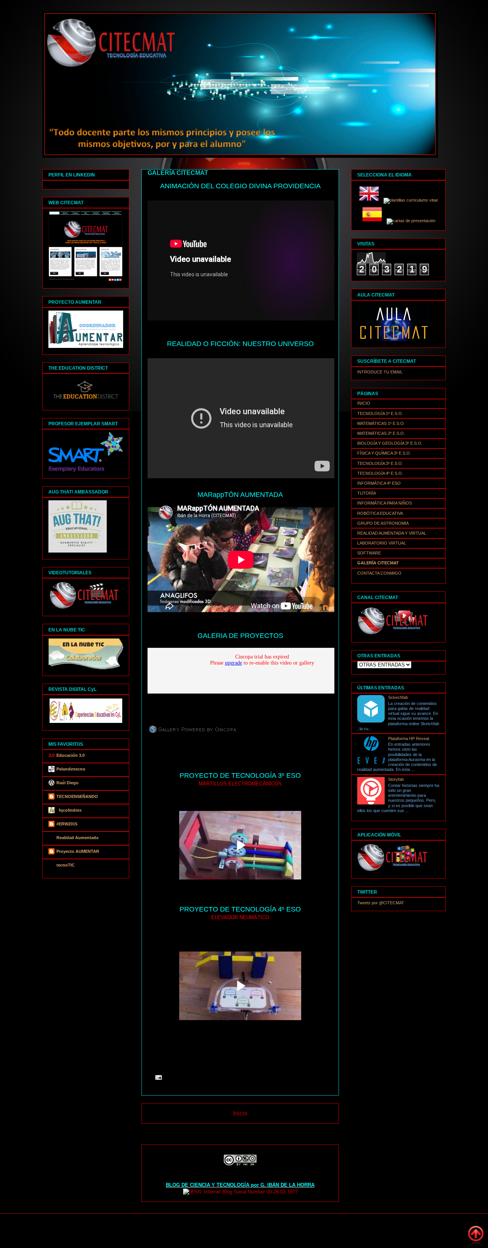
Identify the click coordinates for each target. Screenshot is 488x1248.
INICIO (363, 403)
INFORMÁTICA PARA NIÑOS (384, 503)
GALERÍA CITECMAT (378, 563)
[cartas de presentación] (411, 220)
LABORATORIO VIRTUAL (381, 543)
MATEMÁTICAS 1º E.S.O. (381, 423)
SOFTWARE (369, 553)
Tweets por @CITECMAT (380, 902)
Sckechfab (398, 697)
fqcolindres (69, 810)
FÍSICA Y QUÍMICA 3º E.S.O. (384, 453)
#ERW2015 (66, 824)
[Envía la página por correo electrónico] (157, 1077)
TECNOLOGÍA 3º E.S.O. (380, 463)
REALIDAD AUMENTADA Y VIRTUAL (391, 533)
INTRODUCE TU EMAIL (380, 372)
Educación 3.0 (70, 755)
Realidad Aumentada (77, 837)
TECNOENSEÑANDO (77, 796)
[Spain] (373, 220)
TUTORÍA (366, 493)
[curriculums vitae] (411, 200)
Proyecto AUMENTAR (77, 851)
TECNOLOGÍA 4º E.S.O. (380, 473)
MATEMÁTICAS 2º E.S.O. (381, 433)
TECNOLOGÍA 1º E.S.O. (380, 413)
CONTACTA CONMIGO (379, 573)
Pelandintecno (70, 769)
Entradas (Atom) (256, 1133)
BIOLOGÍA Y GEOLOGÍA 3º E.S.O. (389, 443)
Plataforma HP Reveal (408, 738)
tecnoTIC (65, 865)
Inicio (240, 1113)
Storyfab (396, 779)
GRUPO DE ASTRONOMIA (383, 523)
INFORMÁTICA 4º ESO (379, 483)
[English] (370, 200)
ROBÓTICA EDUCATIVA (380, 513)
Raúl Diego (67, 782)
